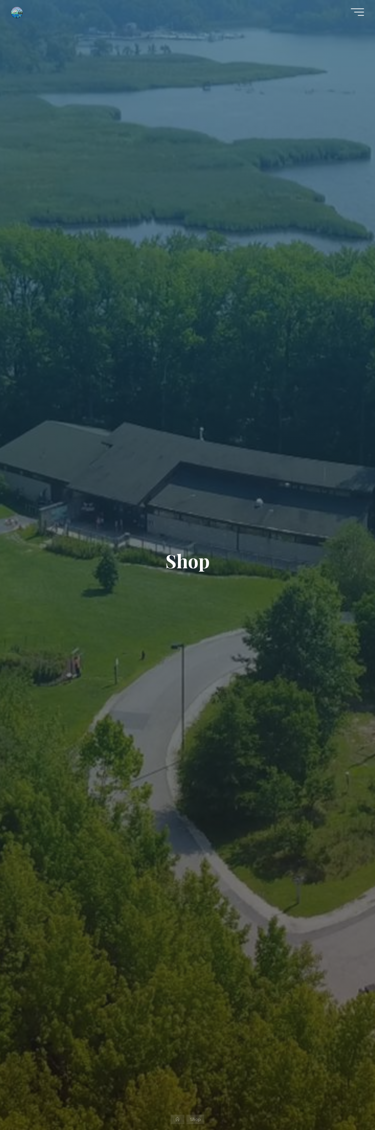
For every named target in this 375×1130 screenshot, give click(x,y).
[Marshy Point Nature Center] (17, 11)
